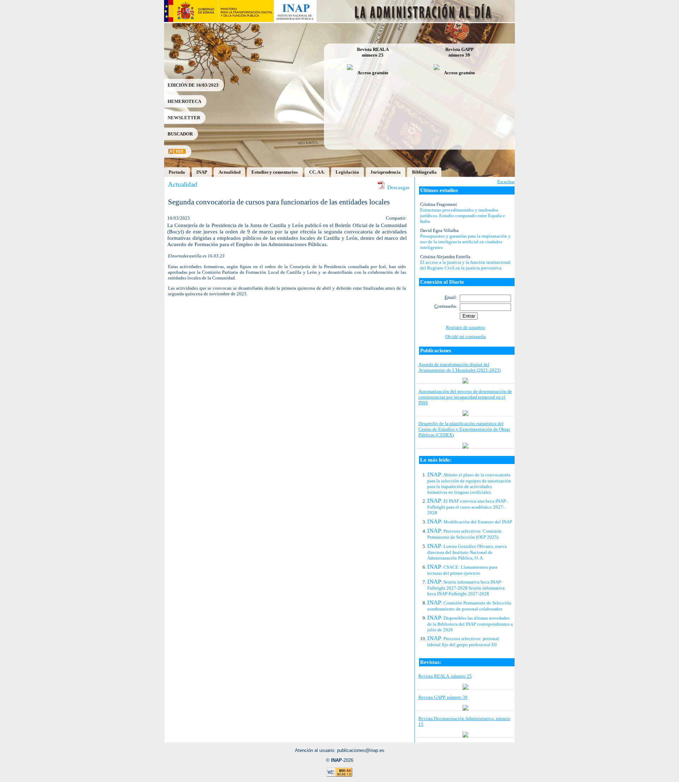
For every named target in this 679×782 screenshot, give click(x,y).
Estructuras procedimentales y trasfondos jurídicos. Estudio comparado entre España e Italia (462, 215)
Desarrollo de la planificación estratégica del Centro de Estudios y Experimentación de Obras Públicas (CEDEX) (464, 429)
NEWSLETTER (184, 117)
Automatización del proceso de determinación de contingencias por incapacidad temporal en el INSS (465, 397)
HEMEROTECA (184, 101)
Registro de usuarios (465, 327)
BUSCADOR (180, 134)
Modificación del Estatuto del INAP (477, 522)
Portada (177, 172)
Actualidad (229, 172)
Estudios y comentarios (274, 172)
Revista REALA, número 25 (445, 676)
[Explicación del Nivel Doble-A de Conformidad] (339, 775)
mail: (451, 297)
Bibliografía (424, 172)
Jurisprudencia (385, 172)
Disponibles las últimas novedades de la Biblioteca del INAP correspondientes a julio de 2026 (470, 623)
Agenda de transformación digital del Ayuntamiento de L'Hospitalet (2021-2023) (459, 367)
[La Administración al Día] (416, 20)
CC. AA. (317, 172)
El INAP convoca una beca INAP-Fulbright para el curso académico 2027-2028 (467, 506)
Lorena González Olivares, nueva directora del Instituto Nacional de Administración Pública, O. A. (467, 552)
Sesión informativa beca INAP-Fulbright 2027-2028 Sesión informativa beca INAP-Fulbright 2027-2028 (466, 587)
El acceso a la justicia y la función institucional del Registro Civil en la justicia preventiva (465, 265)
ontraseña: (445, 306)
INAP (201, 172)
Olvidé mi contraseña (465, 336)
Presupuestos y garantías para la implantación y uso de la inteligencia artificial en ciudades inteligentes (465, 241)
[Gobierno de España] (191, 20)
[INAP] (295, 20)
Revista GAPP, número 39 (443, 697)
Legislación (347, 172)
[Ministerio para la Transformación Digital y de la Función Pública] (246, 20)
